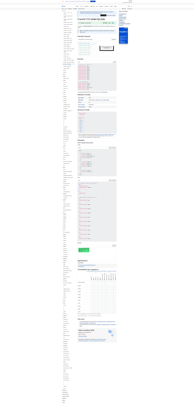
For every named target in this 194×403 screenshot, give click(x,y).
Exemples (121, 20)
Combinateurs (65, 392)
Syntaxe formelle (122, 18)
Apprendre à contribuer (82, 336)
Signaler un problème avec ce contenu (97, 340)
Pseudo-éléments (65, 396)
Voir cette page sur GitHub (83, 340)
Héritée (79, 102)
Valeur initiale (81, 97)
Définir (85, 142)
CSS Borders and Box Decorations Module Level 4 (105, 134)
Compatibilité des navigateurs (124, 23)
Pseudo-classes (65, 394)
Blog (115, 6)
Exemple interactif (122, 14)
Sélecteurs (64, 390)
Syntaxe (121, 15)
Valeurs (63, 400)
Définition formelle (122, 17)
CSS (83, 26)
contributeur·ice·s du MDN (101, 339)
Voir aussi (121, 25)
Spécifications (122, 22)
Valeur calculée (81, 104)
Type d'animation (81, 106)
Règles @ (64, 398)
